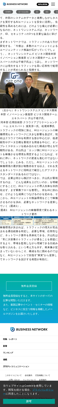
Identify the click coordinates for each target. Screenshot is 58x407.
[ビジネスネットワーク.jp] (15, 4)
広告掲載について (42, 375)
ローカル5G (23, 12)
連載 (5, 359)
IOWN (8, 12)
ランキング (8, 353)
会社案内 (28, 375)
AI (37, 12)
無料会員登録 (42, 4)
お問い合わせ (14, 380)
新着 (5, 346)
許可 (29, 401)
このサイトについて (13, 375)
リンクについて (29, 380)
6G (47, 12)
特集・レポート (10, 339)
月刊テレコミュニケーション (16, 366)
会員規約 (42, 380)
